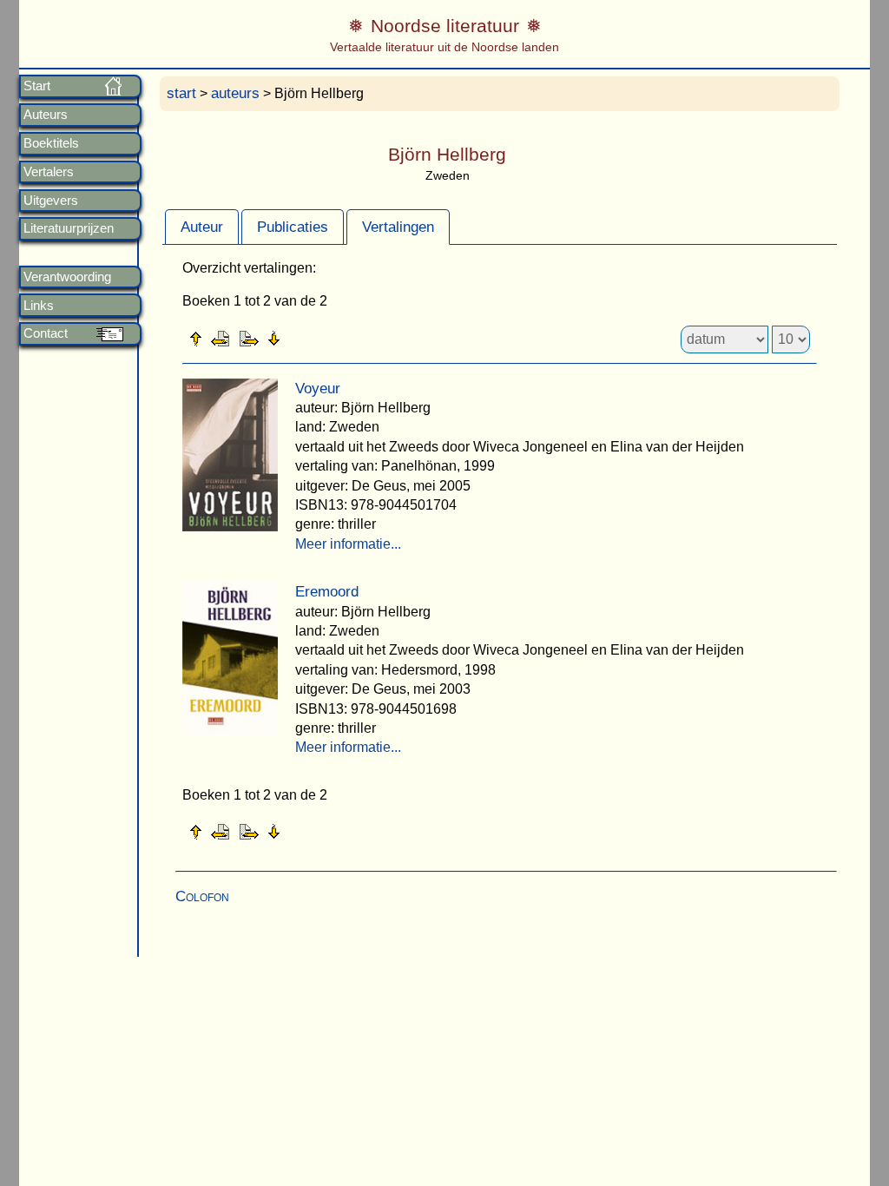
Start (36, 86)
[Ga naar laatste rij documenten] (317, 337)
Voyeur (317, 388)
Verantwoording (67, 277)
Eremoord (327, 591)
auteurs (235, 93)
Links (38, 306)
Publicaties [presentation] (292, 227)
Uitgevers (50, 201)
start (181, 93)
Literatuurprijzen (68, 228)
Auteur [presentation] (202, 227)
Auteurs (45, 115)
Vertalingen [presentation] (398, 227)
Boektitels (51, 143)
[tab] (202, 226)
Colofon (202, 896)
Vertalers (48, 172)
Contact (45, 333)
